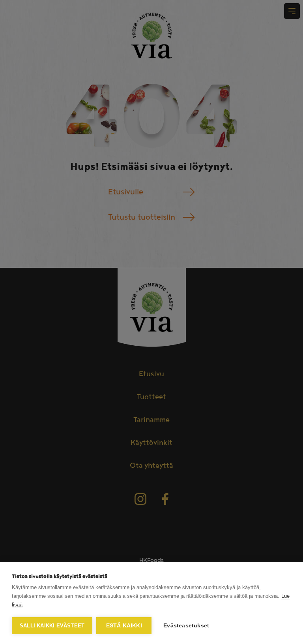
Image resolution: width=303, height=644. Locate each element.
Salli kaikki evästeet (52, 626)
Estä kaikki (124, 626)
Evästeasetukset (186, 626)
